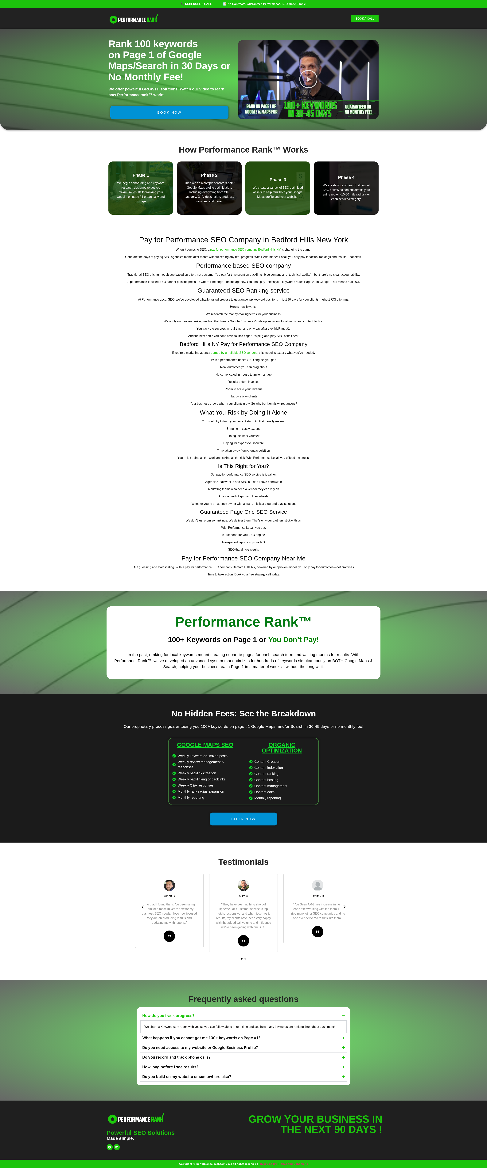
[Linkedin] (117, 1147)
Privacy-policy (268, 1163)
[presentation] (142, 907)
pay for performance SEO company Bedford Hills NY (245, 249)
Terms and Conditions (293, 1163)
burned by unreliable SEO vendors (234, 352)
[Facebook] (110, 1147)
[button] (308, 80)
